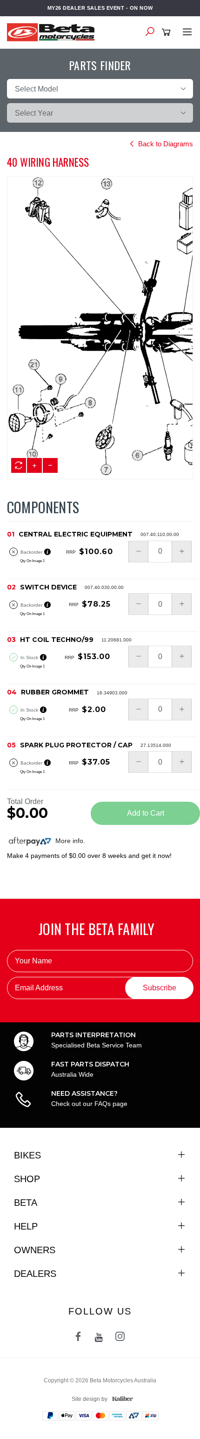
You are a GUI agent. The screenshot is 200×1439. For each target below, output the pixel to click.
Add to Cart (145, 813)
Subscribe (159, 988)
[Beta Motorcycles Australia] (53, 31)
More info (68, 840)
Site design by (89, 1399)
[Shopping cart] (167, 32)
